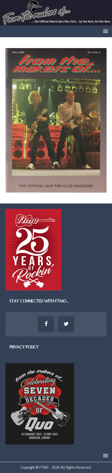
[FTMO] (56, 22)
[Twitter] (66, 324)
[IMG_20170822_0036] (56, 189)
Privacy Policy (24, 346)
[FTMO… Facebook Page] (46, 324)
